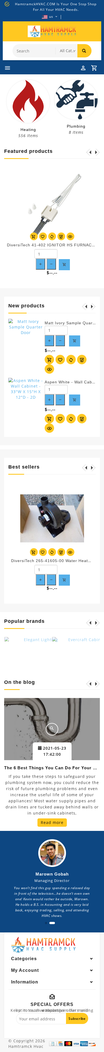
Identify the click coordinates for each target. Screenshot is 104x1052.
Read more (52, 822)
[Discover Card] (92, 1043)
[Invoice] (53, 1043)
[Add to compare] (52, 236)
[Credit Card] (60, 1043)
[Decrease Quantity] (51, 264)
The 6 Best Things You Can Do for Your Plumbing (52, 767)
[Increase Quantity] (40, 264)
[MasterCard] (68, 1043)
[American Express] (84, 1043)
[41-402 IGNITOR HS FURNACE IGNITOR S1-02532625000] (52, 202)
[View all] (52, 729)
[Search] (84, 50)
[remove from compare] (61, 236)
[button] (46, 923)
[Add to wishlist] (43, 236)
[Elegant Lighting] (38, 655)
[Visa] (76, 1043)
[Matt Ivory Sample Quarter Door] (25, 327)
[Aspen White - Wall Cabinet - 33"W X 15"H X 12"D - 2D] (25, 389)
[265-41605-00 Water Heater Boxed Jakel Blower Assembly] (52, 518)
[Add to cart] (34, 236)
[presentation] (4, 107)
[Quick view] (70, 236)
